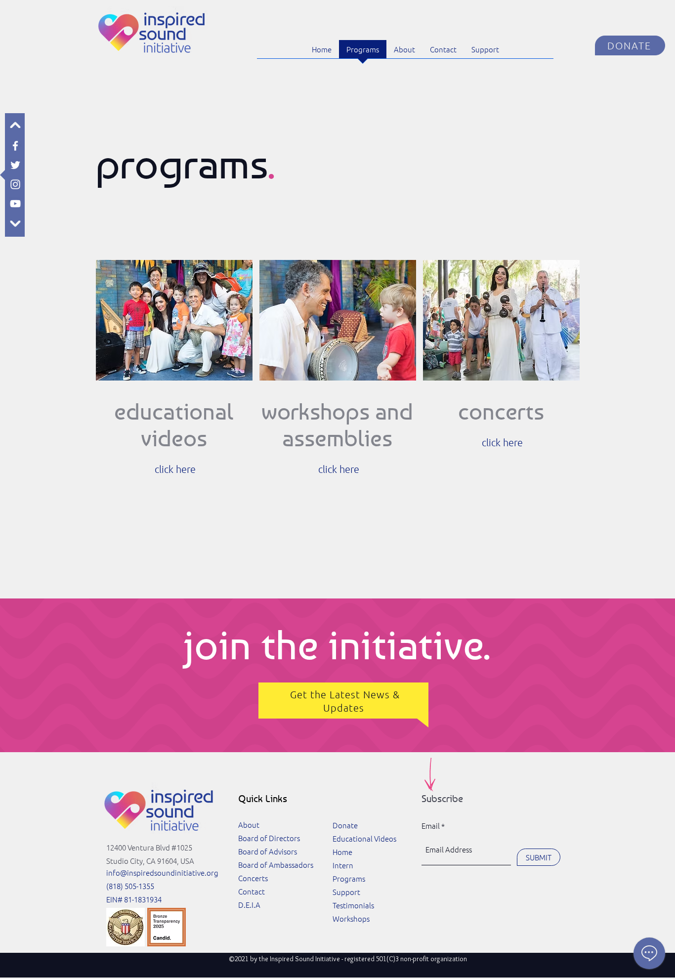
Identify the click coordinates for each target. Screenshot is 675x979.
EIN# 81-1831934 (134, 899)
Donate (345, 825)
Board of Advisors (267, 851)
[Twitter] (15, 165)
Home (342, 852)
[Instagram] (15, 184)
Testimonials (353, 905)
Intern (343, 865)
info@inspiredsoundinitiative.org (162, 872)
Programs (349, 878)
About (248, 824)
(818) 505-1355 (130, 886)
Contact (251, 891)
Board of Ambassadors (275, 864)
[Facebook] (15, 145)
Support (346, 892)
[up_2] (15, 126)
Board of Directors (269, 838)
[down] (15, 222)
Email (431, 825)
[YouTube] (15, 203)
